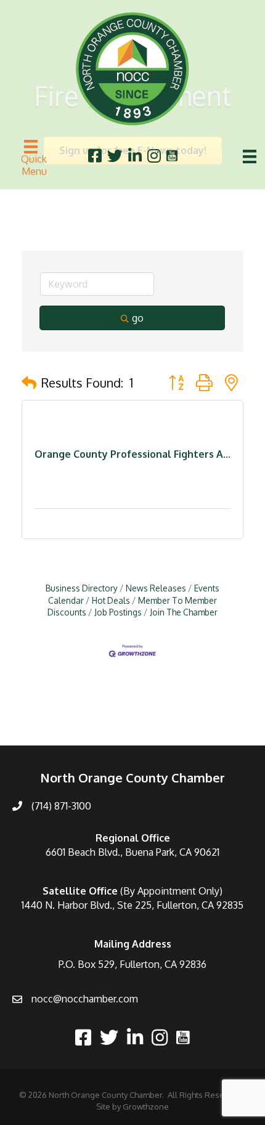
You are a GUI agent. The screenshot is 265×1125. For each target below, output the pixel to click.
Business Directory (82, 588)
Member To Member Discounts (132, 606)
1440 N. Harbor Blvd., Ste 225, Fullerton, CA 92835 (132, 905)
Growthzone (146, 1106)
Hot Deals (111, 600)
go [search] (138, 318)
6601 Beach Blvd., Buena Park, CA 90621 (132, 852)
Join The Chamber (184, 612)
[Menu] (249, 156)
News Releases (156, 588)
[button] (29, 383)
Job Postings (118, 612)
